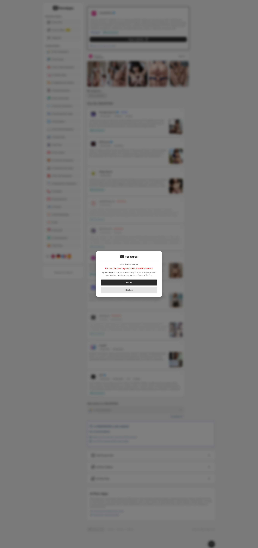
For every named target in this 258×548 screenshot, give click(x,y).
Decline (129, 290)
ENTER (129, 282)
